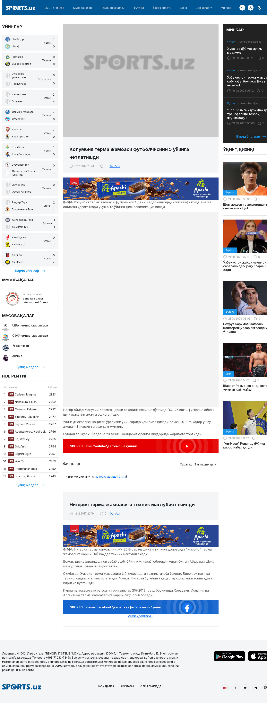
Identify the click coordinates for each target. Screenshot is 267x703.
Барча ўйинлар (27, 271)
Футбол (139, 7)
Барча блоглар (248, 136)
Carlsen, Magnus (22, 394)
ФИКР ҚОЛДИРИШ (140, 616)
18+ (225, 687)
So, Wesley (19, 439)
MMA (228, 373)
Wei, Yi (16, 461)
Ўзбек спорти (162, 7)
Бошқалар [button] (203, 7)
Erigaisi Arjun (20, 454)
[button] (251, 8)
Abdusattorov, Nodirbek (27, 431)
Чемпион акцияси (113, 7)
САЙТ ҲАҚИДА (150, 686)
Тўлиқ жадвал (27, 367)
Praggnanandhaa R (24, 468)
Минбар (226, 7)
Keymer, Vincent (22, 424)
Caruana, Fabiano (23, 409)
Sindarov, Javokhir (24, 416)
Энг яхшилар (204, 464)
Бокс (183, 7)
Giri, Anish (18, 446)
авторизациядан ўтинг (110, 476)
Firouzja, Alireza (22, 476)
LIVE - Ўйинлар (54, 7)
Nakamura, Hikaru (23, 402)
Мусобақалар (82, 7)
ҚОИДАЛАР (106, 686)
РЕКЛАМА (127, 686)
